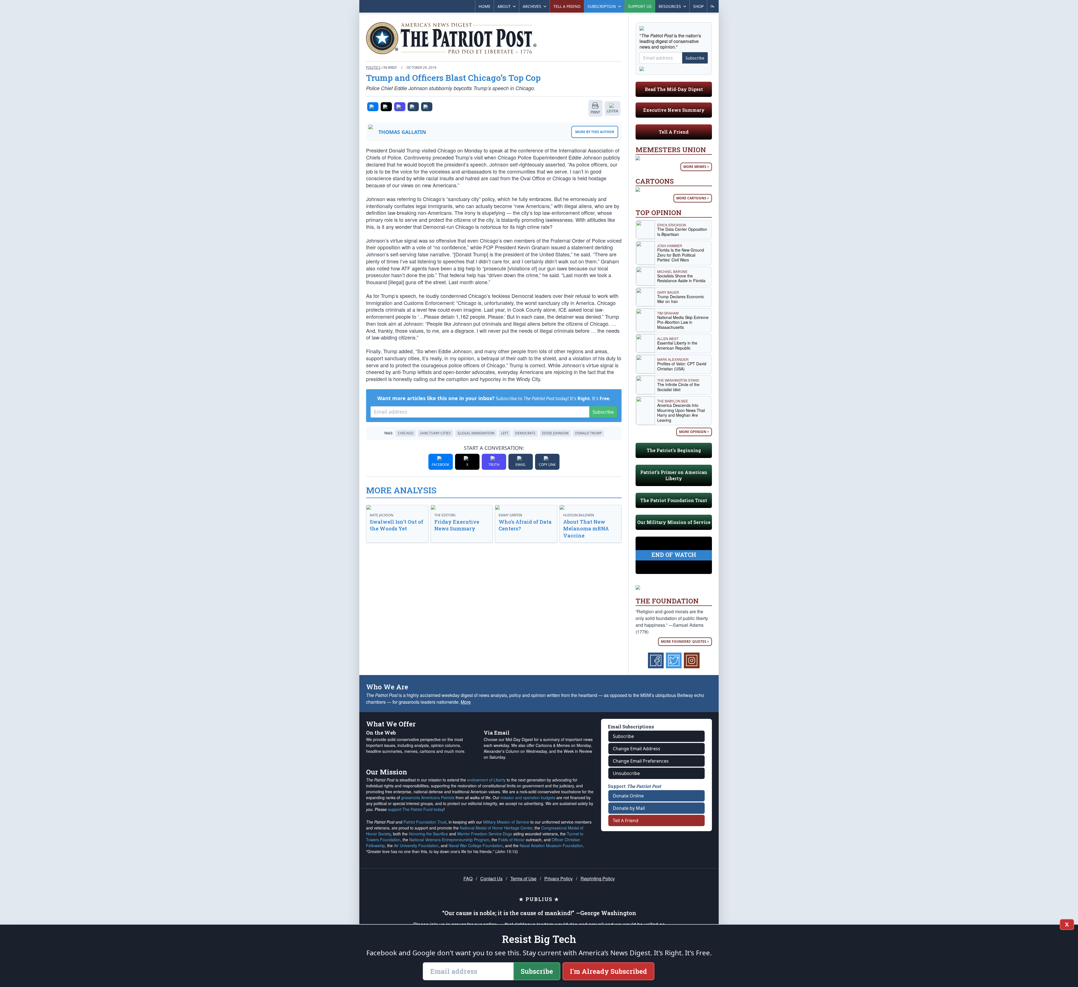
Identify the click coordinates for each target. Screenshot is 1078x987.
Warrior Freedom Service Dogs (484, 833)
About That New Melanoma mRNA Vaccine (586, 528)
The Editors (445, 515)
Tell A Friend (674, 132)
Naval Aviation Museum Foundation (551, 845)
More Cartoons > (692, 198)
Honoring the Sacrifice (428, 833)
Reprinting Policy (598, 878)
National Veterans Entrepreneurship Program (449, 839)
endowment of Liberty (486, 780)
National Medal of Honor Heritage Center (496, 828)
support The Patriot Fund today (416, 809)
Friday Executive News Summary (456, 525)
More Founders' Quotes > (685, 641)
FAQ (467, 878)
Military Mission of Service (506, 822)
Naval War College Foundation (476, 845)
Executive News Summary (674, 110)
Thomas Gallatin (402, 132)
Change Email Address (636, 749)
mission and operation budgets (528, 797)
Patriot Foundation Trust (424, 822)
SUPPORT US (640, 6)
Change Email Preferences (641, 761)
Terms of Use (523, 878)
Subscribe (603, 412)
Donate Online (628, 796)
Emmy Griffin (510, 515)
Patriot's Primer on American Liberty (673, 475)
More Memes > (696, 166)
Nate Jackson (381, 515)
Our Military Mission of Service (674, 522)
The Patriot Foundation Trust (673, 500)
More (466, 702)
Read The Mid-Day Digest (674, 89)
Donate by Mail (629, 808)
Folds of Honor (511, 839)
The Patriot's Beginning (674, 450)
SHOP (698, 6)
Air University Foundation (416, 845)
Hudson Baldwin (578, 515)
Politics (373, 67)
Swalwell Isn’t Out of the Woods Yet (396, 525)
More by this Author (594, 131)
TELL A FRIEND (567, 6)
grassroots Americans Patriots (428, 797)
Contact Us (491, 878)
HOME (484, 6)
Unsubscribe (626, 773)
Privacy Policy (558, 878)
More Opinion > (694, 431)
